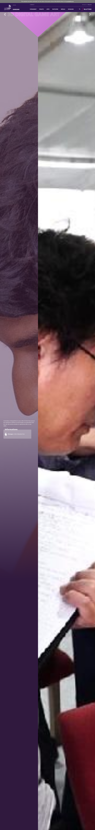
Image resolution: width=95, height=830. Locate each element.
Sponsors (71, 9)
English (90, 4)
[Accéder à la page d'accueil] (11, 7)
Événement (33, 9)
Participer (55, 9)
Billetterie (88, 9)
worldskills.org (70, 1)
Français (84, 4)
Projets (41, 9)
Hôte (48, 9)
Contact (32, 4)
